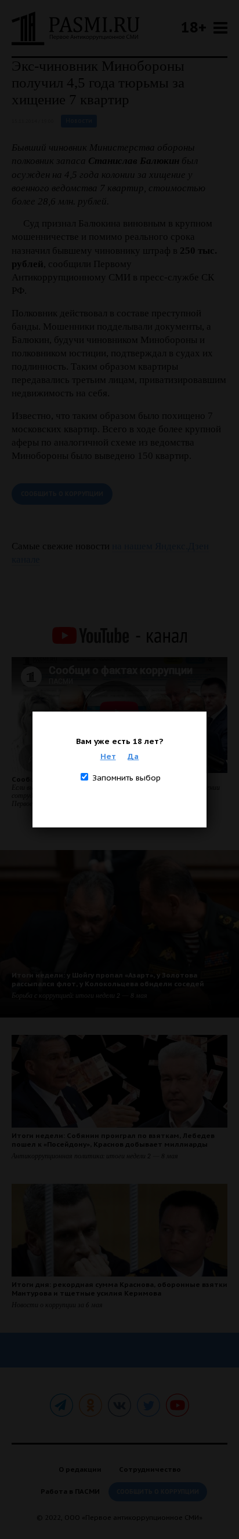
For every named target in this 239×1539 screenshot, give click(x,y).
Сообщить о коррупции (62, 494)
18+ (194, 27)
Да (133, 756)
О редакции (80, 1469)
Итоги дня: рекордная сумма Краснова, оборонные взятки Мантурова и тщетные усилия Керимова (119, 1288)
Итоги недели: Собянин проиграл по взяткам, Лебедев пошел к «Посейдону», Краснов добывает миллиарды (113, 1139)
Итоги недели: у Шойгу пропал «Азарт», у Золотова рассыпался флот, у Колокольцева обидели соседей (108, 979)
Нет (108, 756)
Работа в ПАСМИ (70, 1491)
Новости (79, 121)
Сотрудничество (150, 1469)
